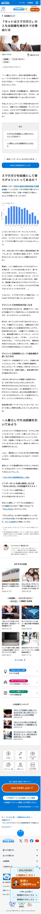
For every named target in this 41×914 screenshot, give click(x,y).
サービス (22, 3)
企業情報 (30, 3)
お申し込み (35, 9)
